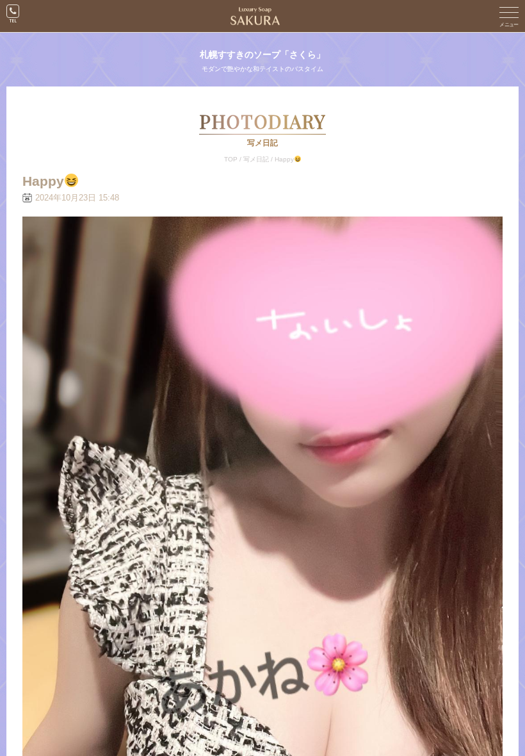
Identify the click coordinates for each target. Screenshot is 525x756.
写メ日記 (256, 159)
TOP (231, 159)
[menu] (509, 16)
